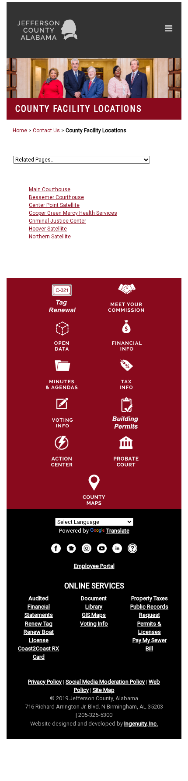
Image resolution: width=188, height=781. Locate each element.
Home (20, 130)
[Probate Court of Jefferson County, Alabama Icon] (126, 451)
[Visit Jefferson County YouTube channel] (102, 547)
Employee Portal (94, 566)
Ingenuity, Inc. (141, 723)
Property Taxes (149, 598)
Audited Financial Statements (38, 606)
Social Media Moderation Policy (105, 681)
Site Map (104, 690)
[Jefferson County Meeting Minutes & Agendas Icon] (61, 374)
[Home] (94, 78)
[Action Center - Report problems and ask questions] (132, 547)
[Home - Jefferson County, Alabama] (57, 30)
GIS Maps (94, 615)
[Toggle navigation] (168, 30)
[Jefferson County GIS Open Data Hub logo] (61, 336)
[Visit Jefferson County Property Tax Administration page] (126, 374)
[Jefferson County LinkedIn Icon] (117, 547)
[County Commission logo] (126, 297)
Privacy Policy (45, 681)
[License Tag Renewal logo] (61, 295)
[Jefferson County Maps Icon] (94, 489)
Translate (117, 530)
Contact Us (46, 130)
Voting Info (94, 623)
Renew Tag (38, 623)
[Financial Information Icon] (126, 336)
